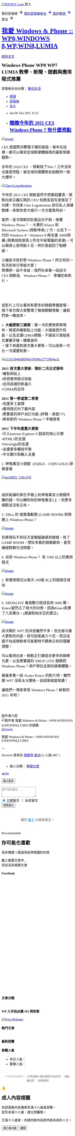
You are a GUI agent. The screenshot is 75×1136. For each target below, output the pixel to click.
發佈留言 (8, 805)
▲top (5, 773)
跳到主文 (8, 56)
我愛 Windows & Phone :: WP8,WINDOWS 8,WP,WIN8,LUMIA (37, 38)
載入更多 (8, 781)
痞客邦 (28, 755)
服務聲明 (43, 1080)
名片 (13, 106)
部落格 (14, 101)
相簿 (13, 96)
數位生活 (34, 88)
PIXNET (18, 1076)
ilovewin (7, 729)
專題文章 (32, 766)
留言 (37, 755)
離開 (23, 1128)
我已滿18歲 (9, 1128)
